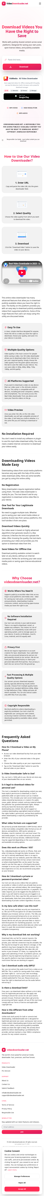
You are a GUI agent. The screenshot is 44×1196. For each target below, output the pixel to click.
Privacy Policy (7, 1109)
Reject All (22, 1183)
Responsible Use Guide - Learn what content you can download (23, 140)
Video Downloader (8, 1067)
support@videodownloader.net (13, 1095)
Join (22, 1132)
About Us (5, 1080)
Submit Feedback (8, 1088)
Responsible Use (8, 1112)
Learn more (12, 1170)
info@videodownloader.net (11, 1093)
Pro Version (6, 1071)
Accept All (22, 1189)
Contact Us (6, 1084)
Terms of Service (8, 1105)
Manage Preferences (22, 1176)
